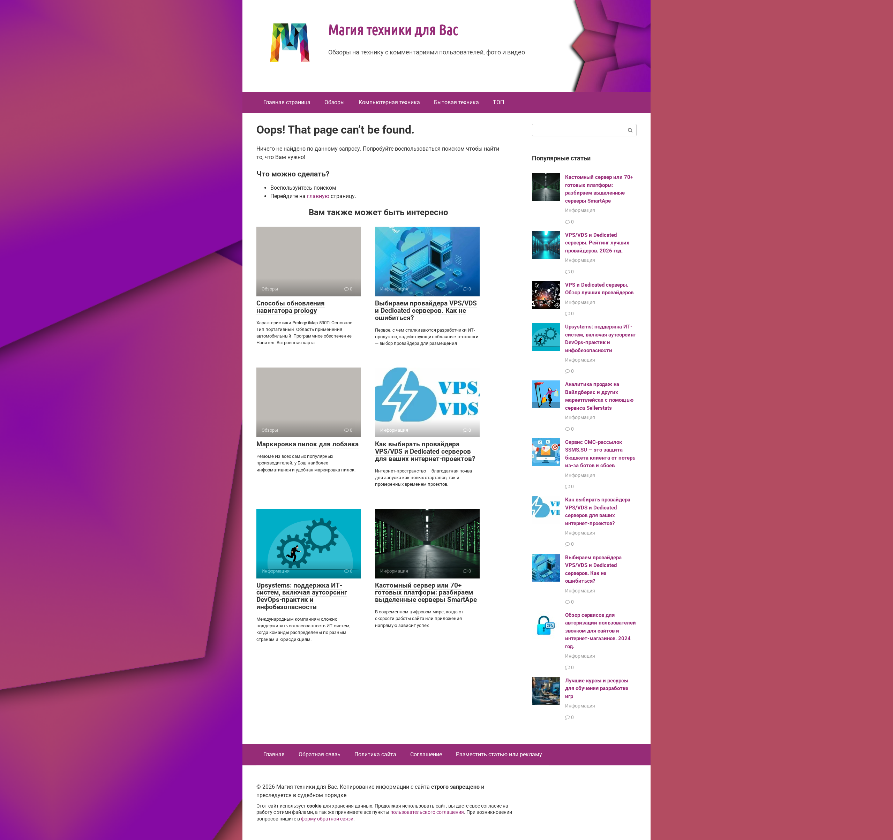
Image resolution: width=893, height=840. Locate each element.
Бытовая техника (456, 102)
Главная (274, 754)
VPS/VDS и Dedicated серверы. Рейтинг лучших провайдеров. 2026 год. (597, 243)
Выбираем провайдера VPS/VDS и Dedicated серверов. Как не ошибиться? (426, 310)
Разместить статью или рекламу (499, 754)
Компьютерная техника (389, 102)
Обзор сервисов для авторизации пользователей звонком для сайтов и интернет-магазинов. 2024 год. (600, 631)
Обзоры (334, 102)
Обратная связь (319, 754)
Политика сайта (375, 754)
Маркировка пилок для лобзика (307, 444)
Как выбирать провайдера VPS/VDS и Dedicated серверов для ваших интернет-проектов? (425, 451)
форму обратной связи (327, 819)
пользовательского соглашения (427, 812)
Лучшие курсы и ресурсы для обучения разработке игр (596, 688)
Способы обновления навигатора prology (290, 307)
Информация (580, 210)
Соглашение (426, 754)
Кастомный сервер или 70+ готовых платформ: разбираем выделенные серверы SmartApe (426, 592)
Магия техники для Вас (393, 29)
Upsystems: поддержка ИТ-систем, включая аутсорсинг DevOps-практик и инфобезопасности (301, 596)
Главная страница (286, 102)
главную (318, 196)
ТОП (498, 102)
